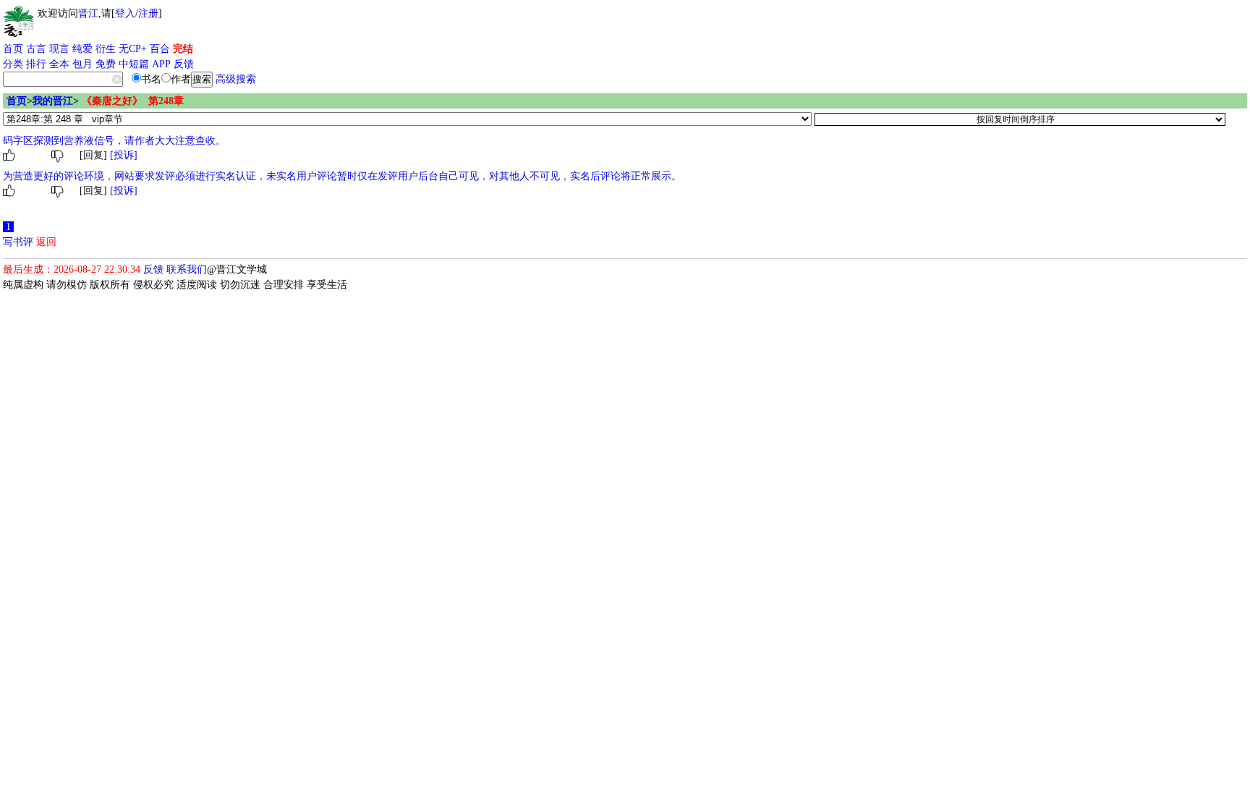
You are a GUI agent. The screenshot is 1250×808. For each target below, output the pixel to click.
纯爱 (82, 48)
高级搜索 (236, 79)
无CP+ (133, 48)
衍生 (105, 48)
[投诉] (123, 155)
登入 (125, 13)
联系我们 (186, 269)
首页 (13, 48)
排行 (36, 64)
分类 (13, 64)
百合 (160, 48)
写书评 (18, 242)
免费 (105, 64)
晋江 (88, 13)
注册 (148, 13)
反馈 (184, 64)
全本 (59, 64)
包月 (82, 64)
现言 (59, 48)
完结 (183, 48)
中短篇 (134, 64)
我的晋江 (53, 100)
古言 (36, 48)
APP (161, 64)
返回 (46, 242)
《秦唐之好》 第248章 (133, 100)
